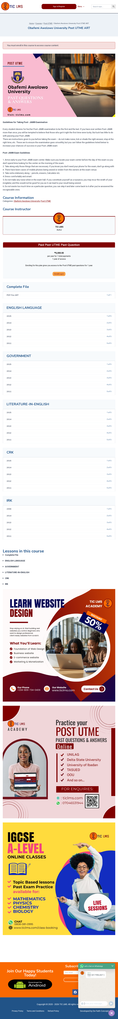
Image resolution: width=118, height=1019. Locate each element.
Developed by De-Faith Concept (94, 1011)
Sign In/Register (59, 6)
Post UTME (46, 201)
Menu (80, 6)
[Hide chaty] (111, 1013)
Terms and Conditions (35, 1011)
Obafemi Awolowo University (27, 201)
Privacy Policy (17, 1011)
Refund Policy (53, 1011)
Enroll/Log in (59, 274)
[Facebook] (75, 992)
